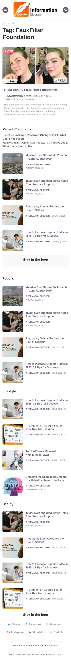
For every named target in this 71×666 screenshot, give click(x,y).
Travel (58, 654)
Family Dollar (10, 142)
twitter (16, 624)
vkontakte (38, 632)
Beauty (9, 51)
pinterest (55, 624)
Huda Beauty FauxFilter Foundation (30, 90)
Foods (35, 654)
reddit (58, 632)
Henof (6, 135)
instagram (17, 632)
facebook (35, 624)
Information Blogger (19, 96)
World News (15, 654)
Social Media (47, 654)
